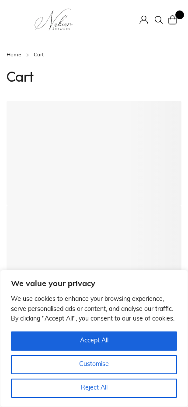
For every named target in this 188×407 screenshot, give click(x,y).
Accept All (94, 341)
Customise (94, 364)
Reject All (94, 388)
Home (14, 55)
